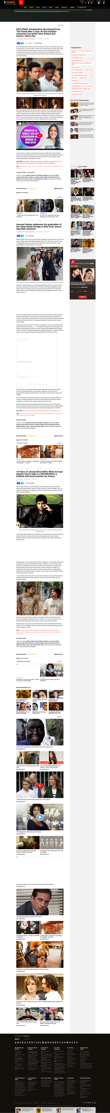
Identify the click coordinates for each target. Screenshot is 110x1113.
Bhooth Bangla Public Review (45, 1060)
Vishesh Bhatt (19, 634)
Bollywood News (30, 175)
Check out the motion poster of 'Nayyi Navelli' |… (59, 1087)
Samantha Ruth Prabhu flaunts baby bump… (22, 700)
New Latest (46, 1078)
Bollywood (39, 413)
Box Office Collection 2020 (86, 1068)
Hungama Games (71, 1087)
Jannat (32, 632)
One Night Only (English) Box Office (59, 1055)
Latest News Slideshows (20, 1090)
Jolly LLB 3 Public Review (46, 1071)
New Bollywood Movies (42, 175)
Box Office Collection (84, 1051)
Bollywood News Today (22, 426)
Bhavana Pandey (32, 413)
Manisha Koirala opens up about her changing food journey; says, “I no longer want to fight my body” (86, 123)
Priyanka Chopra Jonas (77, 91)
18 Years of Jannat (24, 630)
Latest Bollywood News (77, 70)
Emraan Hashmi (55, 630)
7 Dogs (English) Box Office (58, 1052)
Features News (89, 70)
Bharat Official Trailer (71, 1093)
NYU (20, 415)
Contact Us (43, 1103)
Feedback (36, 1103)
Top (70, 1047)
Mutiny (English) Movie (77, 60)
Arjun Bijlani (74, 78)
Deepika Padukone (71, 1054)
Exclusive (18, 632)
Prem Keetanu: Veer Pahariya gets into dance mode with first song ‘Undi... (88, 198)
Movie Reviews (18, 1093)
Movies (17, 1039)
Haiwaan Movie (18, 1063)
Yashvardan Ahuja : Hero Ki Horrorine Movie (82, 86)
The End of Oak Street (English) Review (32, 1056)
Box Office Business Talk (20, 1087)
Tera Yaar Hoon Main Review (32, 1066)
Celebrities (26, 1039)
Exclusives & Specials (45, 1086)
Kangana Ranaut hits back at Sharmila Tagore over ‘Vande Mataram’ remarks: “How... (76, 233)
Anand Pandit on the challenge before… (54, 700)
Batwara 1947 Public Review (45, 1052)
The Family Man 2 (55, 166)
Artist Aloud (69, 1086)
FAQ (59, 1103)
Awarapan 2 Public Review (46, 1054)
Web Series (19, 168)
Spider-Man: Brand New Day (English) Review (33, 1063)
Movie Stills (30, 1086)
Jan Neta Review (31, 1069)
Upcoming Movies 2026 (39, 179)
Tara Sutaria (69, 1065)
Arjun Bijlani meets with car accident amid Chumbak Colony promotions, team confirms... (88, 233)
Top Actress (82, 1062)
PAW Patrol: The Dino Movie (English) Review (33, 1052)
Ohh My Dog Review (32, 1059)
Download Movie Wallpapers (84, 1097)
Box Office (57, 1048)
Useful (70, 1078)
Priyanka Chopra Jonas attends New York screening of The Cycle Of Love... (88, 180)
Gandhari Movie (18, 1057)
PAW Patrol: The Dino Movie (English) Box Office (82, 63)
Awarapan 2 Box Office (59, 1065)
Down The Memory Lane (45, 630)
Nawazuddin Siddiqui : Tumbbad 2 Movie (81, 88)
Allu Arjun (69, 1056)
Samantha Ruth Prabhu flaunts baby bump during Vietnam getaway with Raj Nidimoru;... (88, 250)
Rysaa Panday (24, 415)
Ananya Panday (24, 413)
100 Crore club (83, 1057)
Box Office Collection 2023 (86, 1063)
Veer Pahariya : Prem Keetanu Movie (80, 83)
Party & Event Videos (45, 1084)
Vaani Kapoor (70, 1057)
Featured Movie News (19, 1083)
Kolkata (37, 632)
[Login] (104, 3)
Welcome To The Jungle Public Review (46, 1058)
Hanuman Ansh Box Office (59, 1072)
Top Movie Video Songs (46, 1080)
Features (29, 166)
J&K (32, 166)
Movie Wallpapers (32, 1089)
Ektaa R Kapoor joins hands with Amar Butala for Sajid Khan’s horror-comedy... (76, 216)
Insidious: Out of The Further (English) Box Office (58, 1058)
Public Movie (44, 1048)
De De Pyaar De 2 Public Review (46, 1070)
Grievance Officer (52, 1103)
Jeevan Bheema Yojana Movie (20, 1055)
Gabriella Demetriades (77, 94)
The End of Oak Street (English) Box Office (58, 1069)
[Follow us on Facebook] (85, 3)
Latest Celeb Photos (32, 1083)
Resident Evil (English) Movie (19, 1069)
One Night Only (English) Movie (79, 55)
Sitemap (69, 1089)
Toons (29, 1090)
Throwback (58, 632)
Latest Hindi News (71, 1080)
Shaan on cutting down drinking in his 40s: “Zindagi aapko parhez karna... (76, 250)
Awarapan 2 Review (32, 1058)
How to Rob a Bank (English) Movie (19, 1059)
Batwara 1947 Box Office (59, 1067)
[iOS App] (95, 1103)
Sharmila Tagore (83, 78)
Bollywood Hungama (18, 10)
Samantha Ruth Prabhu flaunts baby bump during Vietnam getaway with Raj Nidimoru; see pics (86, 104)
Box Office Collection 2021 (86, 1066)
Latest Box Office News (20, 1084)
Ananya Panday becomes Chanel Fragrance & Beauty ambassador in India (42, 410)
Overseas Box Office (84, 1056)
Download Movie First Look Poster (85, 1089)
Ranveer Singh (70, 1053)
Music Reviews (70, 1092)
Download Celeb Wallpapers (83, 1082)
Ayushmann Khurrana (71, 1063)
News (25, 10)
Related (73, 166)
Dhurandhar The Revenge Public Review (46, 1063)
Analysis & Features (84, 1053)
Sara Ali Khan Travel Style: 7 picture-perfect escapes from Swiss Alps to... (88, 216)
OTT (35, 166)
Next (61, 103)
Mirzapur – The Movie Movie (19, 1062)
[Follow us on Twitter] (91, 2)
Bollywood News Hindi (41, 177)
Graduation (57, 413)
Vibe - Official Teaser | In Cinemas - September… (59, 1082)
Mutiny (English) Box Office (58, 1061)
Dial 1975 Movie (18, 1051)
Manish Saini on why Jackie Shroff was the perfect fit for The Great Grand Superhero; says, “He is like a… (87, 129)
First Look (30, 1087)
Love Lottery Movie (19, 1065)
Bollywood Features (34, 630)
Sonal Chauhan (51, 632)
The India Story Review (33, 1068)
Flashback (28, 632)
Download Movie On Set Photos (85, 1094)
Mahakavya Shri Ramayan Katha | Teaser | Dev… (59, 1085)
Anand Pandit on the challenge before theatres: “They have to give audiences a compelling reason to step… (87, 117)
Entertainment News (53, 177)
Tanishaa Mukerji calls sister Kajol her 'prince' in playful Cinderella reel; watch (87, 110)
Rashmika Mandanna (71, 1059)
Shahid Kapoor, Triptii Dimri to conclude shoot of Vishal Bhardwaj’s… (81, 283)
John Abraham (70, 1062)
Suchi (48, 166)
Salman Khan (70, 1060)
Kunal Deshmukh (43, 632)
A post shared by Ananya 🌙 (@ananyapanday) (36, 384)
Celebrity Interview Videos (46, 1081)
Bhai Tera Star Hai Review (33, 1061)
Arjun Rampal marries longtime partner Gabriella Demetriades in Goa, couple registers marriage (76, 181)
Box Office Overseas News (20, 1089)
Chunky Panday (45, 413)
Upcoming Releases (19, 1092)
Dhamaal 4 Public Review (46, 1055)
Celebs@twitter (70, 1083)
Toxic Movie (17, 1053)
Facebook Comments (22, 192)
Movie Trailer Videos (45, 1083)
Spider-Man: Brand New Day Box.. (80, 75)
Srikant (45, 166)
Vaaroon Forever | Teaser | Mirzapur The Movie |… (59, 1095)
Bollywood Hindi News (20, 1095)
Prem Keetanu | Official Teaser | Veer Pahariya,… (59, 1093)
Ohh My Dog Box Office (59, 1071)
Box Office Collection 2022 (86, 1065)
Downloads (85, 1078)
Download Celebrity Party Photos (85, 1086)
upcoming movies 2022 (37, 426)
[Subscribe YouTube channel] (94, 3)
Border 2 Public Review (46, 1067)
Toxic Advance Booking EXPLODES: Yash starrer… (55, 712)
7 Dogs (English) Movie (77, 57)
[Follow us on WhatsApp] (88, 3)
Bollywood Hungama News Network (27, 38)
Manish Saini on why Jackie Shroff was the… (39, 712)
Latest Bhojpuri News (71, 1081)
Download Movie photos (85, 1084)
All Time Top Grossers (85, 1054)
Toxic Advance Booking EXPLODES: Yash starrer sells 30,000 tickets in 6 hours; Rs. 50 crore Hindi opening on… (87, 136)
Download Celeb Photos (85, 1080)
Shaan (91, 75)
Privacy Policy (29, 1103)
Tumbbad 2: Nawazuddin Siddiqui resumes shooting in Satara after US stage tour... (76, 199)
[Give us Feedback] (99, 3)
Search (83, 297)
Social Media (32, 415)
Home (15, 1103)
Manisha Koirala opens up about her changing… (22, 712)
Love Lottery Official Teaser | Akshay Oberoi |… (59, 1090)
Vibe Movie (17, 1066)
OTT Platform (39, 166)
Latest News (82, 166)
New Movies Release (28, 177)
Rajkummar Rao (70, 1066)
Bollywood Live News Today (24, 179)
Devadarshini (23, 166)
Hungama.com (70, 1084)
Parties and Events (32, 1081)
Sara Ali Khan (75, 80)
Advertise (21, 1103)
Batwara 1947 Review (32, 1054)
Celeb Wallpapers (32, 1084)
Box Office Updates (19, 1086)
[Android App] (92, 1103)
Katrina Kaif (69, 1051)
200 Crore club (83, 1059)
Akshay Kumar (70, 1050)
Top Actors (82, 1060)
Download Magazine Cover (84, 1092)
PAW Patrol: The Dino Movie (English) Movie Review (82, 51)
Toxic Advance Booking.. (77, 72)
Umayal (61, 166)
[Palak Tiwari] (24, 103)
